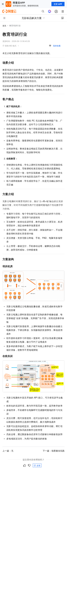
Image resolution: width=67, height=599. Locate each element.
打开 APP (58, 4)
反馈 (38, 465)
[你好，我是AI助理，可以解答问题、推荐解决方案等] (49, 11)
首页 (4, 25)
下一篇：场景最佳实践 (54, 450)
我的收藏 (56, 45)
